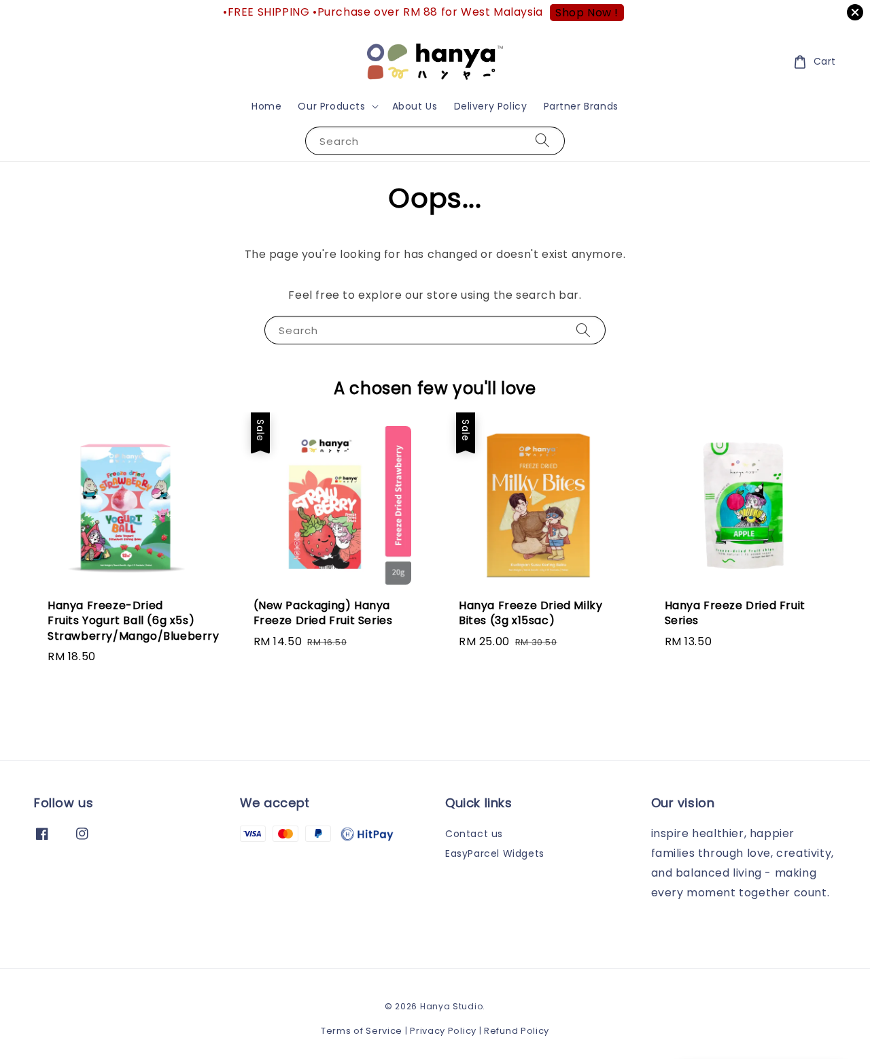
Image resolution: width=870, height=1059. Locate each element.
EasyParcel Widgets (494, 853)
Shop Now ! (587, 12)
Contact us (474, 834)
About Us (415, 106)
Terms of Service (361, 1030)
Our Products (331, 106)
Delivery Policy (490, 106)
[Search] (542, 140)
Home (266, 106)
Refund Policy (516, 1030)
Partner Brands (581, 106)
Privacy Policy (443, 1030)
